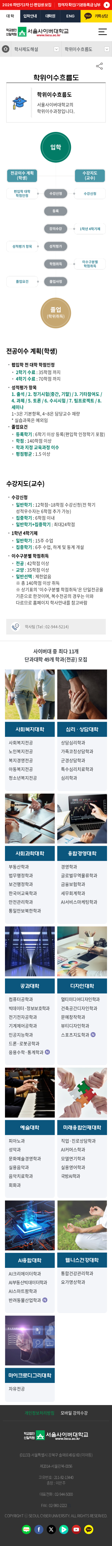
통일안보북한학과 (25, 910)
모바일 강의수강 (74, 1413)
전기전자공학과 (23, 1017)
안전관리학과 (21, 902)
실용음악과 (19, 1167)
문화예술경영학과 (25, 1158)
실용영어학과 (73, 1167)
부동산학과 (19, 866)
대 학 (10, 16)
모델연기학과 (73, 1158)
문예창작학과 (73, 1017)
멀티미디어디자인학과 (80, 999)
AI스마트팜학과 (23, 1291)
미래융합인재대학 (82, 1127)
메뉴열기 (102, 31)
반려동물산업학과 (25, 1300)
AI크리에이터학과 (25, 1273)
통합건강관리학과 (77, 1273)
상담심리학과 (73, 742)
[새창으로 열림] (26, 1531)
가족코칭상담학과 (77, 751)
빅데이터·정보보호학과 (29, 1008)
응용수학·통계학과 (26, 1052)
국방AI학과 (70, 1176)
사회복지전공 (21, 742)
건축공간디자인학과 (79, 1008)
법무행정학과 (21, 875)
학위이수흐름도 (78, 49)
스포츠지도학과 (75, 1034)
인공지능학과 (21, 1034)
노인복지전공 (21, 751)
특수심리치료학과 (77, 769)
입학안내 (29, 16)
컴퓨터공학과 (21, 999)
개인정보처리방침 (39, 1413)
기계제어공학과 (23, 1025)
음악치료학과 (21, 1176)
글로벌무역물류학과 (79, 875)
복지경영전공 (21, 760)
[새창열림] (88, 1531)
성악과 (15, 1149)
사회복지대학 (30, 729)
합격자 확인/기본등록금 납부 (79, 4)
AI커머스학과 (73, 1149)
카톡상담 (101, 16)
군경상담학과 (73, 760)
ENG (70, 16)
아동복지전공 (21, 769)
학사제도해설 (26, 49)
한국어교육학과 (23, 893)
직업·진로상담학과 (78, 1141)
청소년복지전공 (23, 778)
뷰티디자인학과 (75, 1025)
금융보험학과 (73, 884)
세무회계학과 (73, 893)
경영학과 (69, 866)
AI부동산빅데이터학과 (28, 1282)
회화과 (15, 1185)
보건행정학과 (21, 884)
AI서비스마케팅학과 (79, 902)
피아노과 (17, 1141)
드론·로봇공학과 (24, 1043)
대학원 (50, 16)
